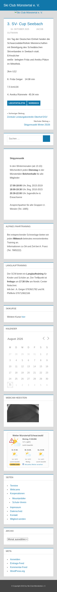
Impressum (15, 507)
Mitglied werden (18, 519)
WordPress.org (17, 571)
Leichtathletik (17, 103)
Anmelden (15, 559)
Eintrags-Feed (17, 563)
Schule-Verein (19, 502)
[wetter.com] (14, 465)
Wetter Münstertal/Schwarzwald (28, 435)
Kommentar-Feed (18, 567)
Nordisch (34, 103)
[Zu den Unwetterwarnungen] (15, 448)
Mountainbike (19, 498)
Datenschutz (16, 511)
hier (23, 317)
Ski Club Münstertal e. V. (22, 5)
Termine (14, 485)
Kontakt (14, 515)
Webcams (15, 489)
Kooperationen (17, 493)
